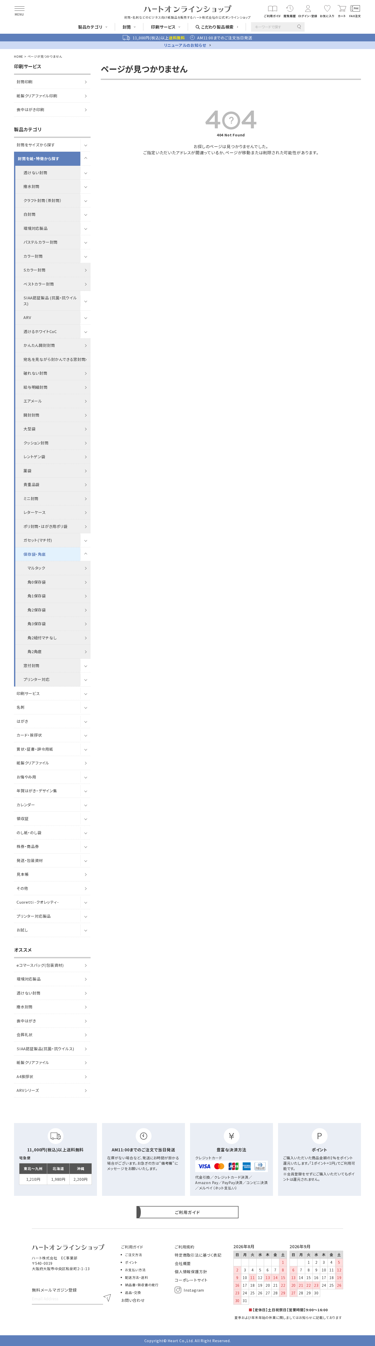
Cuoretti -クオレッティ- (38, 902)
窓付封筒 (31, 665)
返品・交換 (133, 1292)
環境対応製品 (35, 228)
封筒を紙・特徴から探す (38, 158)
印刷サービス (28, 693)
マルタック (36, 568)
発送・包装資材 (30, 860)
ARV (27, 317)
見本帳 (23, 874)
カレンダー (26, 804)
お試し (22, 929)
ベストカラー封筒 (38, 284)
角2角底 (35, 651)
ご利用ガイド (132, 1246)
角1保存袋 (37, 595)
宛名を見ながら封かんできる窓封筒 (54, 359)
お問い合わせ (133, 1300)
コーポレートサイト (191, 1280)
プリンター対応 (36, 679)
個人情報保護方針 (191, 1271)
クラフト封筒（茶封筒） (42, 200)
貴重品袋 (31, 484)
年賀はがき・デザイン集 (37, 790)
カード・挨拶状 (29, 735)
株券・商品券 (28, 846)
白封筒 (29, 214)
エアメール (32, 401)
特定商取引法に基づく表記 (198, 1255)
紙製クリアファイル (33, 762)
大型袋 (29, 428)
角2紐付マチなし (42, 637)
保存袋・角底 (34, 554)
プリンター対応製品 (34, 916)
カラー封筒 (33, 256)
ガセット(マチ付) (37, 540)
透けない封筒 (35, 172)
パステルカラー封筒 (40, 242)
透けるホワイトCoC (40, 331)
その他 (22, 888)
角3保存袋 (37, 623)
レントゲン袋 (34, 456)
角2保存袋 (37, 609)
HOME (18, 56)
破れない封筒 (35, 373)
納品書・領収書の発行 (142, 1284)
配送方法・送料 (136, 1277)
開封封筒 (31, 415)
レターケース (34, 512)
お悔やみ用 (26, 777)
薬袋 (27, 470)
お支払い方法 (135, 1269)
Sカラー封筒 (34, 270)
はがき (22, 721)
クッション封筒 (36, 442)
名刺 (21, 707)
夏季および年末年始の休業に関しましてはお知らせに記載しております (288, 1317)
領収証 (23, 818)
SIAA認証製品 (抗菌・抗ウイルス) (50, 300)
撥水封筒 (31, 186)
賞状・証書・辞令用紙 (35, 749)
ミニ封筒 (31, 498)
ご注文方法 (133, 1254)
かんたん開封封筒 (39, 345)
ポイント (131, 1262)
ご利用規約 (184, 1246)
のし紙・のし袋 (29, 832)
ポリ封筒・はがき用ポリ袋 (45, 526)
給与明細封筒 (35, 387)
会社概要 (183, 1263)
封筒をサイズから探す (36, 144)
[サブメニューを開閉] (85, 144)
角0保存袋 (37, 582)
